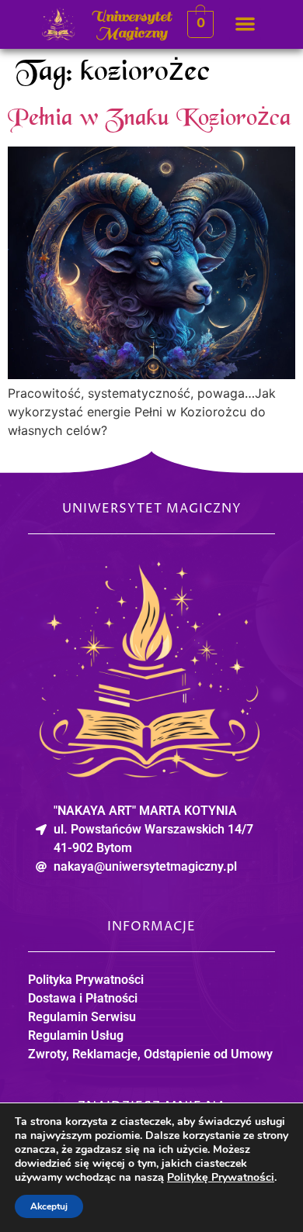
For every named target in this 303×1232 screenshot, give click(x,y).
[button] (245, 24)
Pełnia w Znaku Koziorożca (149, 119)
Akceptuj (49, 1206)
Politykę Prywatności (220, 1177)
